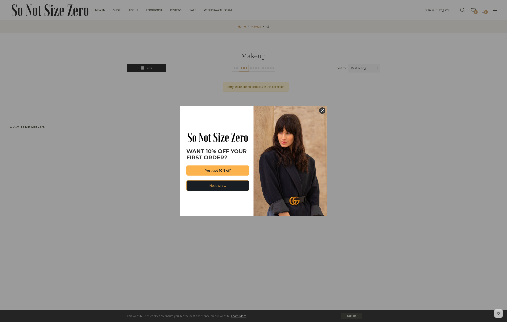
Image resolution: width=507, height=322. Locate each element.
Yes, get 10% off (218, 170)
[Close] (322, 110)
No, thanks (217, 185)
